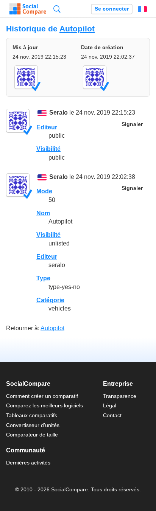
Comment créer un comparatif (42, 396)
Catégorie (50, 300)
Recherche (57, 8)
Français (142, 9)
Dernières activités (28, 463)
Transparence (119, 396)
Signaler (132, 124)
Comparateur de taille (32, 435)
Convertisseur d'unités (32, 425)
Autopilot (77, 28)
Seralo (58, 113)
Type (43, 278)
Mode (44, 191)
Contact (112, 415)
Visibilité (48, 149)
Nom (43, 213)
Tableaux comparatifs (31, 415)
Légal (109, 405)
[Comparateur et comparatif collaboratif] (28, 9)
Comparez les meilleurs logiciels (44, 405)
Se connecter (112, 9)
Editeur (46, 127)
